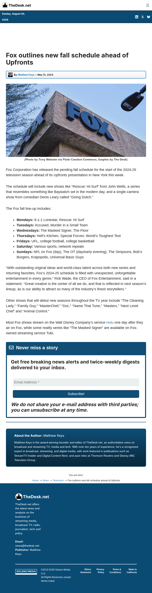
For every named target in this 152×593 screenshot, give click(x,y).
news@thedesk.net (27, 545)
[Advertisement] (76, 37)
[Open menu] (147, 5)
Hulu (110, 322)
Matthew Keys (53, 435)
